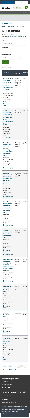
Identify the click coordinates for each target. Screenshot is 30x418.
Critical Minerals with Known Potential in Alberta (7, 289)
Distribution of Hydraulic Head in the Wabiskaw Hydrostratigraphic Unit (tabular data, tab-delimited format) (8, 207)
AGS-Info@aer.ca (8, 384)
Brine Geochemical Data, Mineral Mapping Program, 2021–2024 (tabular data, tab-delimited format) (8, 264)
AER (8, 2)
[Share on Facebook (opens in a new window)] (5, 23)
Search (4, 40)
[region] (15, 216)
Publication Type (6, 54)
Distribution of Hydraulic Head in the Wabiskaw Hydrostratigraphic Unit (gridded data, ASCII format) (8, 178)
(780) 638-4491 (7, 381)
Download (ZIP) (9, 168)
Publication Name (6, 73)
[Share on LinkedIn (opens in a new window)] (2, 23)
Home (3, 26)
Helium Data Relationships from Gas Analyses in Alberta (8, 340)
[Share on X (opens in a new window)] (7, 23)
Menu (23, 12)
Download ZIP (8, 137)
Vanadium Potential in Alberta (6, 314)
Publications (11, 26)
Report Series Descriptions (16, 36)
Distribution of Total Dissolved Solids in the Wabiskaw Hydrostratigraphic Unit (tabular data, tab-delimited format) (8, 149)
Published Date (26, 73)
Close (4, 413)
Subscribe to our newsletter (9, 402)
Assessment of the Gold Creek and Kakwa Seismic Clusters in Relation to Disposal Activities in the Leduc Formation (8, 85)
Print (11, 23)
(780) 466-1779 (7, 395)
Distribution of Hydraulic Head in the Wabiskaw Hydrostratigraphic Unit (8, 234)
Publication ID (5, 47)
